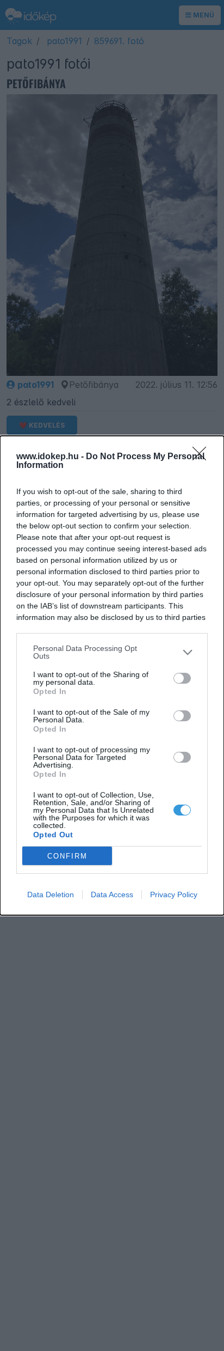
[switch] (182, 678)
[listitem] (112, 652)
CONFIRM (67, 856)
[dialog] (112, 675)
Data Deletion (50, 894)
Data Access (112, 894)
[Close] (202, 457)
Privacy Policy (173, 894)
